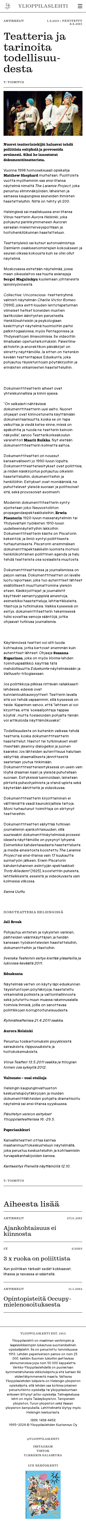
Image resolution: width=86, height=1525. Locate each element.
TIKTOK (43, 1451)
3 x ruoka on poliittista (38, 1258)
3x (6, 1248)
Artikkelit (14, 20)
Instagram (43, 1446)
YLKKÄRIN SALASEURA (43, 1455)
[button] (80, 6)
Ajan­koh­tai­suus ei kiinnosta (30, 1230)
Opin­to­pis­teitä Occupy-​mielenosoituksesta (37, 1301)
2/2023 (77, 1248)
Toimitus (15, 82)
